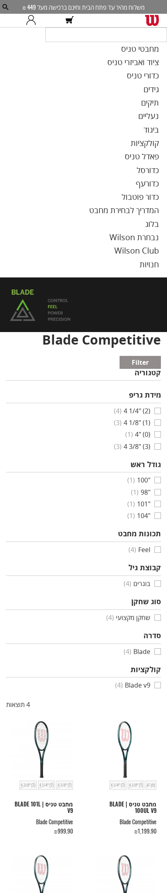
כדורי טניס (154, 80)
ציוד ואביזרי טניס (145, 69)
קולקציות (155, 135)
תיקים (159, 101)
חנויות (159, 234)
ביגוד (160, 124)
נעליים (158, 113)
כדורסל (158, 156)
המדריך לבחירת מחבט (138, 190)
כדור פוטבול (152, 179)
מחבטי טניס (151, 58)
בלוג (161, 201)
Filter (153, 331)
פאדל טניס (153, 146)
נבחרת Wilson (147, 211)
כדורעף (157, 168)
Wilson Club (149, 222)
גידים (160, 91)
